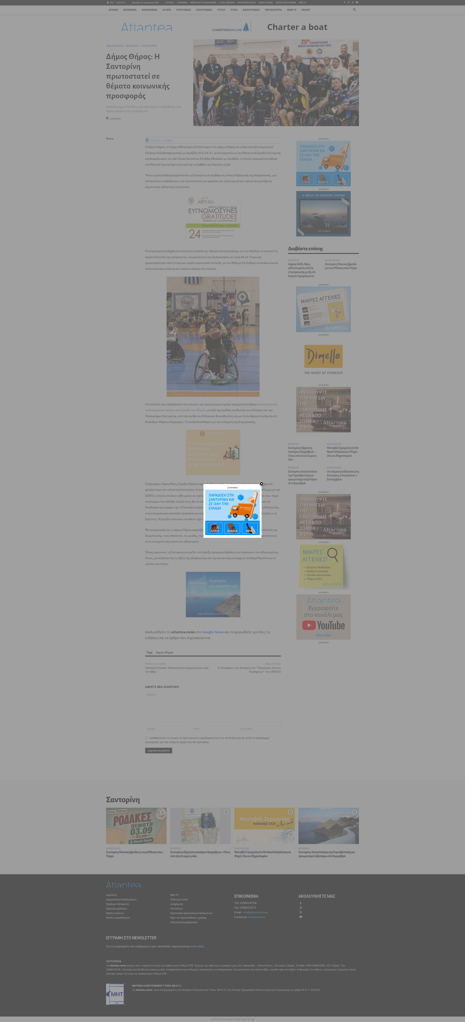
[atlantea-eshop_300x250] (232, 534)
